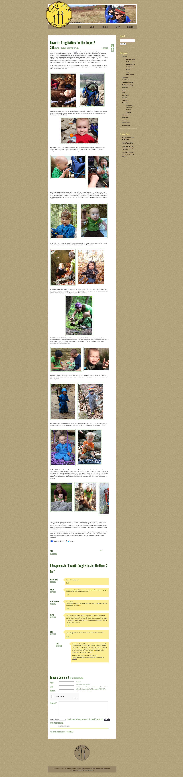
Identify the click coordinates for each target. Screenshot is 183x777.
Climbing (124, 56)
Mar (112, 45)
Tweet (100, 550)
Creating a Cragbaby (127, 82)
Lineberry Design (89, 770)
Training (128, 69)
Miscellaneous (126, 122)
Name (52, 682)
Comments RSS (90, 768)
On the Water (125, 95)
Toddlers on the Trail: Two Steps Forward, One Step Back (128, 148)
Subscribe (130, 27)
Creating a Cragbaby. (60, 48)
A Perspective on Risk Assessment (128, 138)
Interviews (125, 120)
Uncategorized (126, 125)
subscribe (107, 719)
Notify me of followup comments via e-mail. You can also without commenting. (80, 721)
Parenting (128, 112)
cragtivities (53, 554)
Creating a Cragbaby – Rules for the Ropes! (128, 142)
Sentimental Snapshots (129, 106)
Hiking (123, 92)
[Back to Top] (82, 760)
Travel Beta (125, 100)
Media (118, 27)
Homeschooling (126, 115)
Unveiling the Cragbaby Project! (128, 155)
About (92, 27)
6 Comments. (105, 48)
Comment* (53, 703)
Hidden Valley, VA (130, 64)
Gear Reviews (126, 79)
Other (127, 72)
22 (112, 48)
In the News (125, 117)
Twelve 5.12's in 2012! (128, 152)
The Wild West (129, 67)
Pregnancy (125, 87)
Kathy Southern (54, 601)
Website (52, 690)
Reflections (125, 103)
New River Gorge (130, 59)
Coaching (105, 27)
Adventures (125, 77)
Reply (67, 583)
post (75, 52)
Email (52, 686)
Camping (124, 97)
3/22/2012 (53, 582)
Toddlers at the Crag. (73, 48)
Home (79, 27)
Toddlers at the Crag (127, 85)
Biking (123, 90)
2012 (112, 51)
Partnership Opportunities (103, 768)
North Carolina (130, 74)
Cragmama (59, 14)
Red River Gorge (130, 61)
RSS (83, 768)
